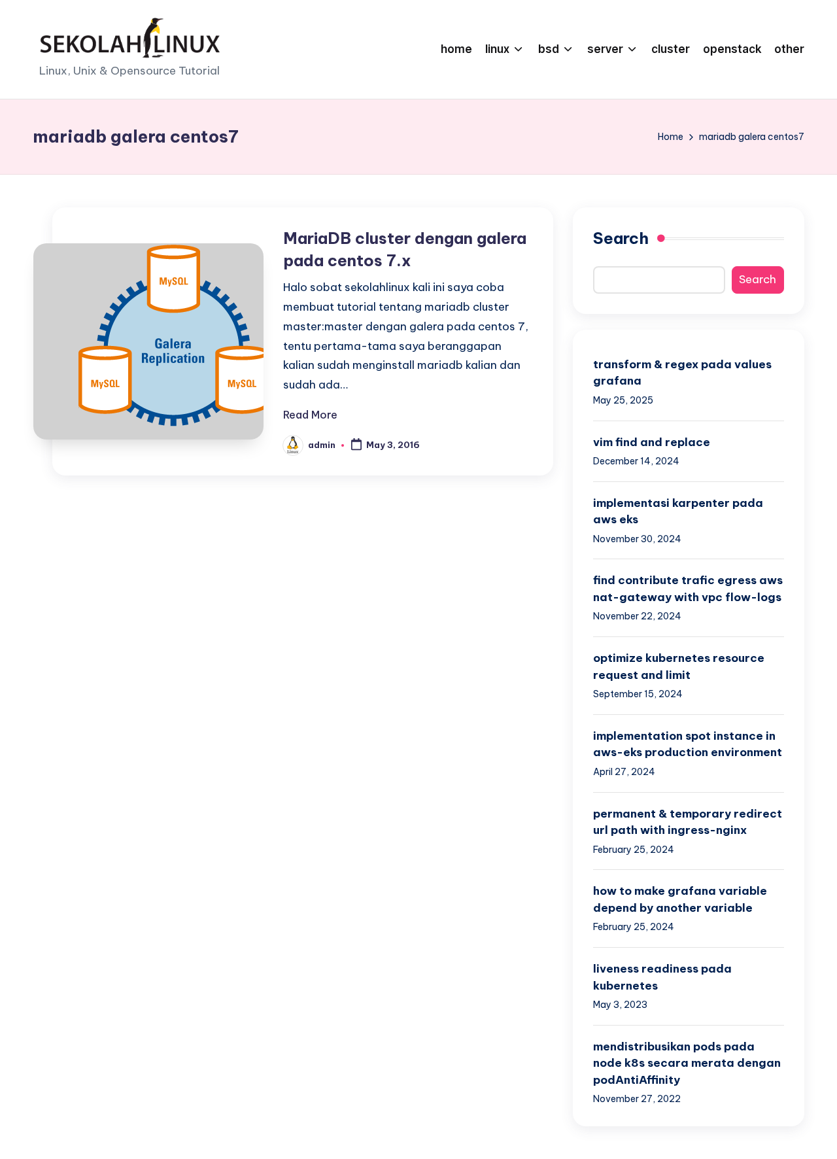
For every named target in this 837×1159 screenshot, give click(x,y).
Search (621, 238)
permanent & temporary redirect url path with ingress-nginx (687, 822)
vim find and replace (651, 442)
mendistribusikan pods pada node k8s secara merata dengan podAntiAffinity (687, 1063)
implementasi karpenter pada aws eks (678, 511)
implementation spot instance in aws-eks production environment (687, 744)
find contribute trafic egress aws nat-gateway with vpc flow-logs (688, 588)
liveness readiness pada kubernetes (662, 977)
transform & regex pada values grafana (682, 373)
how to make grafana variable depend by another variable (680, 899)
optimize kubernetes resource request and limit (678, 666)
